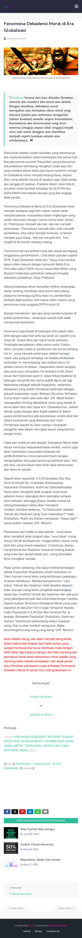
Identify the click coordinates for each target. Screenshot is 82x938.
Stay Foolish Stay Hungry (37, 829)
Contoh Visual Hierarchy (37, 844)
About (38, 931)
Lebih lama (64, 908)
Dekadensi (16, 97)
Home (26, 931)
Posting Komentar (21, 894)
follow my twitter (41, 696)
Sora (31, 925)
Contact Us (52, 931)
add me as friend (41, 714)
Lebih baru (17, 908)
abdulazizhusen (16, 38)
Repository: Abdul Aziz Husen (40, 860)
